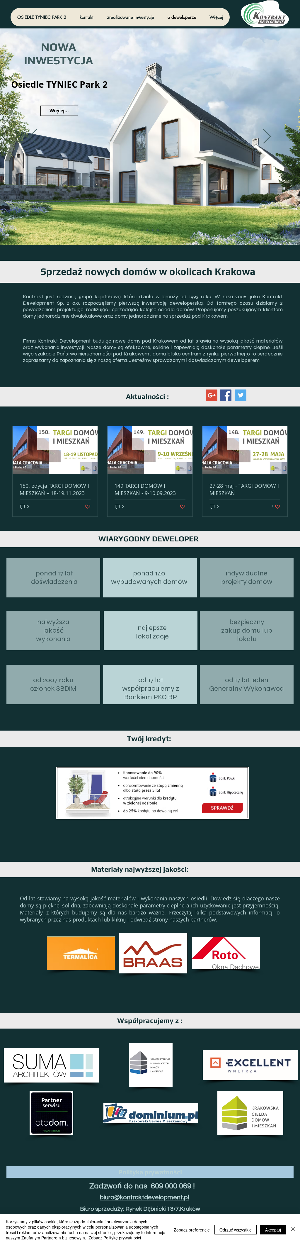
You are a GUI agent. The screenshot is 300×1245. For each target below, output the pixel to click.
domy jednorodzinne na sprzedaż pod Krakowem (171, 316)
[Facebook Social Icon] (225, 395)
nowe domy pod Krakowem (145, 341)
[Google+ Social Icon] (211, 395)
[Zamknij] (292, 1229)
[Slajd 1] (158, 230)
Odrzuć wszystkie (235, 1230)
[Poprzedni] (33, 136)
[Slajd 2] (153, 230)
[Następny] (267, 136)
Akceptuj (273, 1230)
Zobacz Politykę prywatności (114, 1238)
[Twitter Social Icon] (240, 395)
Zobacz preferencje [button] (192, 1230)
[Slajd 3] (147, 230)
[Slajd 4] (142, 230)
